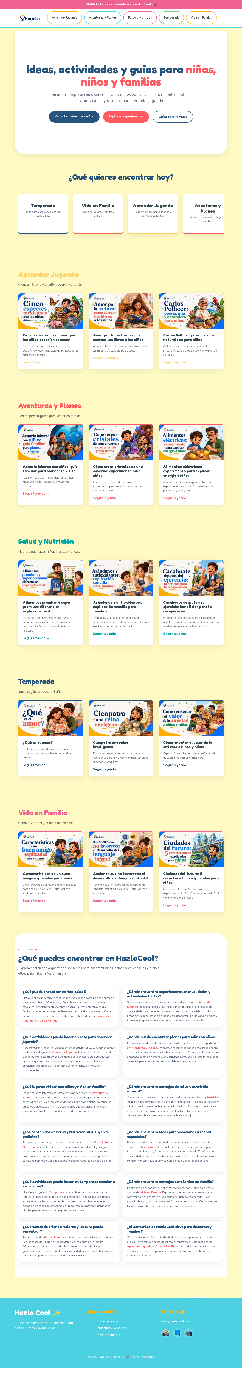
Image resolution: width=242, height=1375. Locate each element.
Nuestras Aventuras (111, 1328)
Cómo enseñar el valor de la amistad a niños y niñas (187, 744)
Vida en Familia (201, 18)
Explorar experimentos (126, 116)
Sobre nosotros (108, 1321)
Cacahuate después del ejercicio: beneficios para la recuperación (187, 606)
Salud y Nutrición (140, 18)
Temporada (171, 18)
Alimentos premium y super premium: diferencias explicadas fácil (47, 606)
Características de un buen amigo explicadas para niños (47, 875)
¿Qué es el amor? (38, 742)
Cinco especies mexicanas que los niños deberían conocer (49, 337)
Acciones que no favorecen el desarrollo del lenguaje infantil (120, 875)
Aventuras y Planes (103, 18)
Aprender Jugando (64, 18)
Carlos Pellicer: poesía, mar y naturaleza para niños (188, 337)
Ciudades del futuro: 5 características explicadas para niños (191, 878)
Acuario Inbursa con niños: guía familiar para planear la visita (50, 468)
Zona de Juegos (108, 1335)
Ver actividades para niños (74, 116)
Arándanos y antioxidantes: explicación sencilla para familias (117, 606)
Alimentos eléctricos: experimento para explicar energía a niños (186, 471)
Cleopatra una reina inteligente (110, 744)
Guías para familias (173, 117)
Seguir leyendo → (36, 362)
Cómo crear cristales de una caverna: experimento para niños (118, 471)
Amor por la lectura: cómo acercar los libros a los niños (118, 337)
